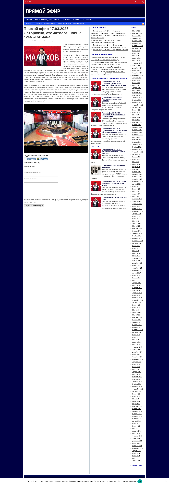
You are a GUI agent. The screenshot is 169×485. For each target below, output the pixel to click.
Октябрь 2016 (137, 298)
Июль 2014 (136, 364)
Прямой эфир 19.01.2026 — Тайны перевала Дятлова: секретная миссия (114, 183)
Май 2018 (135, 251)
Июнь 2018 (136, 248)
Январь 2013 (136, 409)
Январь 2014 (136, 379)
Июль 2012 (136, 423)
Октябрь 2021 (137, 149)
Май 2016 (135, 310)
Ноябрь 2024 (137, 70)
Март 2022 (136, 137)
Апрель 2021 (136, 164)
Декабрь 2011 (137, 441)
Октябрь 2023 (137, 102)
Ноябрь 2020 (137, 177)
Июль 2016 (136, 305)
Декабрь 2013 (137, 382)
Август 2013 (136, 391)
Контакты (39, 23)
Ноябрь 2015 (137, 325)
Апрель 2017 (136, 283)
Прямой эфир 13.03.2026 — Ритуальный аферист (110, 50)
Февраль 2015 (137, 347)
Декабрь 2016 (137, 293)
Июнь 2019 (136, 219)
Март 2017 (136, 285)
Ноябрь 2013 (137, 384)
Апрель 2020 (136, 194)
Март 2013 (136, 404)
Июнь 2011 (136, 456)
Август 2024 (136, 78)
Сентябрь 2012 (137, 419)
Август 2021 (136, 154)
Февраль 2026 (137, 33)
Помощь (76, 20)
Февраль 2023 (137, 122)
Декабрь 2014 (137, 352)
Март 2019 (136, 226)
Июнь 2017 (136, 278)
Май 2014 (135, 369)
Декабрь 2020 (137, 174)
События (87, 20)
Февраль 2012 (137, 436)
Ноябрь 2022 (137, 130)
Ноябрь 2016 (137, 295)
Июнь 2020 (136, 189)
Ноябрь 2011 (136, 443)
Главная (28, 20)
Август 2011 (136, 451)
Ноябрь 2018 (137, 236)
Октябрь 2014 (137, 357)
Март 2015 (136, 344)
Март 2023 (136, 120)
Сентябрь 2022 (137, 135)
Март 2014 (136, 374)
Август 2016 (136, 302)
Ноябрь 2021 (137, 147)
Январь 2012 (136, 438)
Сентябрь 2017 (137, 270)
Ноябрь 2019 (137, 206)
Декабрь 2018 (137, 233)
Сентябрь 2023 (137, 105)
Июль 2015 (136, 335)
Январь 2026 (136, 36)
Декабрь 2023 (137, 98)
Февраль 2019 (137, 228)
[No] (166, 481)
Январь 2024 (136, 95)
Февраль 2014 (137, 377)
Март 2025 (136, 60)
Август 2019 (136, 214)
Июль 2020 (136, 186)
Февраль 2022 (137, 140)
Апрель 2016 (136, 312)
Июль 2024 (136, 80)
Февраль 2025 (137, 63)
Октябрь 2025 (137, 43)
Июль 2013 (136, 394)
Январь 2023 (136, 125)
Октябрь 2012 (137, 416)
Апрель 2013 (136, 401)
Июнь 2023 (136, 112)
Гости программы (62, 20)
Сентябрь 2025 (137, 46)
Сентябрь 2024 (137, 75)
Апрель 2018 (136, 253)
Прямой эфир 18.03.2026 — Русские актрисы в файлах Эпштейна (112, 99)
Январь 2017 (136, 290)
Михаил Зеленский (50, 23)
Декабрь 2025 (137, 38)
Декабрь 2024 (137, 68)
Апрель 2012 (136, 431)
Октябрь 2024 (137, 73)
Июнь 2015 (136, 337)
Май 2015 (135, 340)
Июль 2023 (136, 110)
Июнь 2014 (136, 367)
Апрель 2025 (136, 58)
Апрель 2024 (136, 88)
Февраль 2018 (137, 258)
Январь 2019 (136, 231)
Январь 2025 (136, 65)
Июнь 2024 (136, 83)
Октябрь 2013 (137, 386)
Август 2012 (136, 421)
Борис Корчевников (64, 23)
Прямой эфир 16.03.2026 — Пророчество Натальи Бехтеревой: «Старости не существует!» (115, 130)
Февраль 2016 (137, 317)
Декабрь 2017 (137, 263)
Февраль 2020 (137, 199)
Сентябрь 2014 (137, 359)
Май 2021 (135, 162)
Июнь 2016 (136, 307)
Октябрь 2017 (137, 268)
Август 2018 (136, 243)
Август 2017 (136, 273)
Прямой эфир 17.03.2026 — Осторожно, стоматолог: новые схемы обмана (113, 114)
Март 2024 (136, 90)
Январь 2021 (136, 172)
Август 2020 (136, 184)
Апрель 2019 (136, 223)
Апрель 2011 (136, 461)
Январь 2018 (136, 261)
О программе (29, 23)
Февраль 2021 (137, 169)
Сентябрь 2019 (137, 211)
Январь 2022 (136, 142)
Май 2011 (135, 458)
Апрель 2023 (136, 117)
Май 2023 (135, 115)
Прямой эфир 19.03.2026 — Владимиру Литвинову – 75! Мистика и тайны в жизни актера (114, 83)
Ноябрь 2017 (137, 265)
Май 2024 (135, 85)
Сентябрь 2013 (137, 389)
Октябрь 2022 (137, 132)
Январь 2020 (136, 201)
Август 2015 (136, 332)
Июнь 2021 (136, 159)
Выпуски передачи (43, 20)
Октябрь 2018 (137, 238)
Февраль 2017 (137, 288)
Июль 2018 (136, 246)
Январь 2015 (136, 349)
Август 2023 (136, 107)
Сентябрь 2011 (137, 448)
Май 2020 (135, 191)
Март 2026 (136, 31)
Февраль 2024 (137, 93)
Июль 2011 (136, 453)
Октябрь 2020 (137, 179)
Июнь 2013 (136, 396)
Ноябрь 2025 (137, 41)
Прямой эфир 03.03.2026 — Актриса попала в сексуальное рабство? (113, 151)
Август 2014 (136, 362)
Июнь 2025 (136, 53)
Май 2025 (135, 56)
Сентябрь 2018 (137, 241)
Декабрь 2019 (137, 204)
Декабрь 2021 (137, 144)
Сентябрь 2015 (137, 330)
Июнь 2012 (136, 426)
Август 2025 (136, 48)
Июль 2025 (136, 51)
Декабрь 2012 (137, 411)
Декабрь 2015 (137, 322)
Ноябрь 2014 (137, 354)
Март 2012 (136, 433)
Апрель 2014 (136, 372)
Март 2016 (136, 315)
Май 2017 (135, 280)
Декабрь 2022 (137, 127)
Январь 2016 (136, 320)
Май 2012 (135, 428)
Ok (140, 481)
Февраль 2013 (137, 406)
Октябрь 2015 (137, 327)
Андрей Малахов (78, 23)
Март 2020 (136, 196)
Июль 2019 (136, 216)
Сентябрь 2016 (137, 300)
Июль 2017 (136, 275)
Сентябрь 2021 (137, 152)
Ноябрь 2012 (137, 414)
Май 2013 (135, 399)
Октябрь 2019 (137, 209)
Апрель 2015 (136, 342)
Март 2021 (136, 167)
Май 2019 (135, 221)
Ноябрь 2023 (137, 100)
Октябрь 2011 (137, 446)
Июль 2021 (136, 157)
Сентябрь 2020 (137, 181)
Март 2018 (136, 256)
